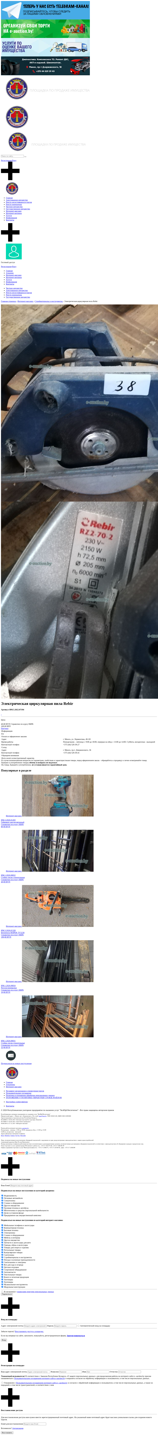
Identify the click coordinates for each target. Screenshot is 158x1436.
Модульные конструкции (14, 1287)
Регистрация (6, 160)
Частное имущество (14, 207)
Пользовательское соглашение (18, 1093)
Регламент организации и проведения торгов (25, 1091)
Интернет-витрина (14, 213)
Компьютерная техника (14, 1228)
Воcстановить (7, 1433)
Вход (14, 160)
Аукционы (10, 1084)
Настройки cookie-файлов (17, 1102)
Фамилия (55, 1372)
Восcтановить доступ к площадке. (29, 1331)
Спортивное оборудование (15, 1270)
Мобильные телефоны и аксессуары (19, 1225)
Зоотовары (8, 1280)
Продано (4, 728)
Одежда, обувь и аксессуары (16, 1245)
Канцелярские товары (13, 1252)
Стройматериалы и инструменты (18, 1257)
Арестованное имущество (17, 200)
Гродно (17, 1135)
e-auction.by (25, 1128)
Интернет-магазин (13, 211)
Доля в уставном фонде (14, 1213)
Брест (2, 1135)
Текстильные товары (12, 1275)
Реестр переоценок (14, 204)
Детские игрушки (11, 1267)
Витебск (7, 1135)
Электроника (9, 1233)
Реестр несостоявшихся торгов (19, 202)
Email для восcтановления (12, 1424)
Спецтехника (9, 1201)
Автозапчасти (10, 1272)
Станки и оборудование (14, 1203)
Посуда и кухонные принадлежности (19, 1260)
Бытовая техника (11, 1230)
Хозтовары (8, 1282)
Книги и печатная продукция (16, 1277)
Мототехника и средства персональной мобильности (26, 1210)
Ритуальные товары (12, 1250)
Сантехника (9, 1255)
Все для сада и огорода (13, 1265)
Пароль (50, 1326)
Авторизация (17, 1428)
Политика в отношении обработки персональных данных (30, 1095)
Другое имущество (12, 1205)
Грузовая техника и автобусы (16, 1208)
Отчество (114, 1372)
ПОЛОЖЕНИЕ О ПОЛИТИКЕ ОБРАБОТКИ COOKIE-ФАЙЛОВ (34, 1098)
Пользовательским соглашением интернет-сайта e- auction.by (41, 1383)
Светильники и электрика (15, 1262)
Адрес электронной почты (12, 1326)
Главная (9, 198)
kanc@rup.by (42, 1116)
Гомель (12, 1135)
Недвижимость (10, 1196)
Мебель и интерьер (12, 1238)
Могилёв (23, 1135)
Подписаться (7, 1294)
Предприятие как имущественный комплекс (22, 1215)
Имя (84, 1372)
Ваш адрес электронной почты (14, 1372)
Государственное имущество (18, 209)
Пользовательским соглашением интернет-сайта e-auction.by (39, 1378)
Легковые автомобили (13, 1198)
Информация (11, 218)
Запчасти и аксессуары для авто (17, 1243)
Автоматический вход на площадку (95, 1326)
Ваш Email (5, 1185)
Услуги (9, 216)
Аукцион (10, 273)
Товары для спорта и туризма (16, 1248)
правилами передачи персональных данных (35, 1292)
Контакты (10, 220)
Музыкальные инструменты (16, 1284)
